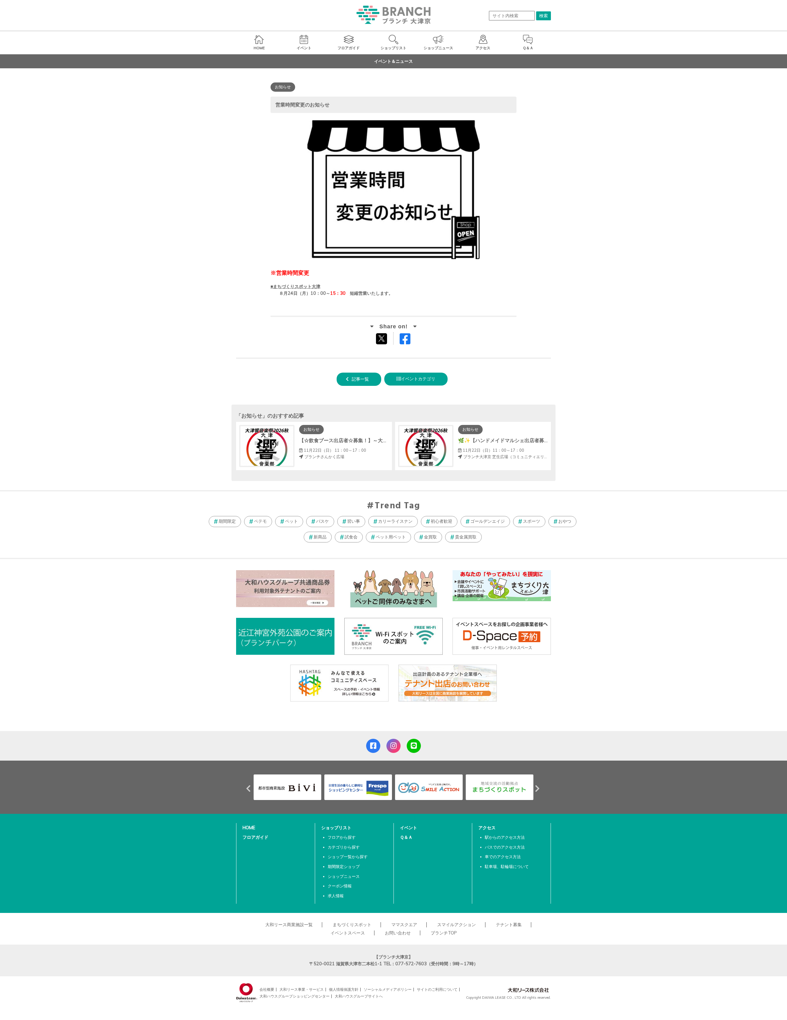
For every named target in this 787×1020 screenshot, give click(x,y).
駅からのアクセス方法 (505, 837)
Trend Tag (397, 506)
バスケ (322, 521)
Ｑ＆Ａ (406, 837)
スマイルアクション (456, 924)
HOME (249, 827)
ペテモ (260, 521)
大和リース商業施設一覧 (289, 924)
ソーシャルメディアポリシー (388, 989)
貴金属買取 (466, 537)
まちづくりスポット (352, 924)
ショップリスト (336, 827)
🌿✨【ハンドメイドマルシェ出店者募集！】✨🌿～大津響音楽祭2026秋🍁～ (546, 440)
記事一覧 (360, 379)
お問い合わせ (398, 933)
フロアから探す (342, 837)
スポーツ (531, 521)
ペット (291, 521)
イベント (408, 827)
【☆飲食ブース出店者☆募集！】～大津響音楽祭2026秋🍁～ (367, 440)
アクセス (487, 827)
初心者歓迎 (441, 521)
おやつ (564, 521)
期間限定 (227, 521)
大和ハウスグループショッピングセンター (294, 996)
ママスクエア (404, 924)
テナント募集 (509, 924)
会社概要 (266, 989)
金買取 (430, 537)
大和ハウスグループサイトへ (359, 996)
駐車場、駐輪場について (507, 866)
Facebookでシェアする (408, 340)
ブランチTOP (444, 933)
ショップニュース (344, 876)
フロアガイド (255, 837)
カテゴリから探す (344, 847)
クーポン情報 (340, 885)
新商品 (320, 537)
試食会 (351, 537)
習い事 (353, 521)
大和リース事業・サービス (301, 989)
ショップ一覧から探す (348, 856)
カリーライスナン (395, 521)
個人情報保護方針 (343, 989)
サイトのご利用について (437, 989)
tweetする (382, 338)
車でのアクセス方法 (503, 856)
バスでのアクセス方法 (505, 847)
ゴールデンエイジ (487, 521)
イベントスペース (347, 933)
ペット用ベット (391, 537)
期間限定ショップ (344, 866)
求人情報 (336, 895)
